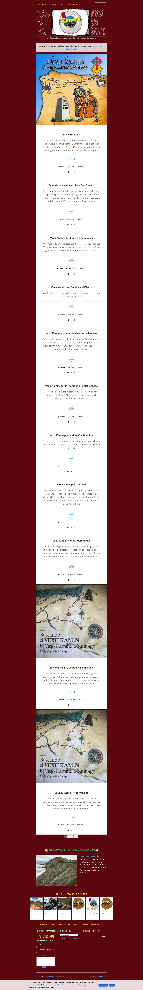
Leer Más (71, 159)
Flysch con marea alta (89, 856)
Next (76, 837)
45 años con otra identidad (93, 914)
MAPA (63, 4)
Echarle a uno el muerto (106, 914)
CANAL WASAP (72, 4)
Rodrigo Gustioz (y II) (64, 914)
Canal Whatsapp (96, 924)
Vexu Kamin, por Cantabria (71, 484)
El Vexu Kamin (71, 134)
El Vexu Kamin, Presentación (72, 792)
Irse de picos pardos (78, 914)
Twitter (52, 924)
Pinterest (85, 924)
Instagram (76, 924)
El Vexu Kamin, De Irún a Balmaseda (71, 667)
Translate (76, 938)
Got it (111, 985)
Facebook (44, 924)
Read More (71, 211)
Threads (60, 924)
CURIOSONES (54, 4)
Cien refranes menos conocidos (36, 914)
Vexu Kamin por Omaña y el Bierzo (71, 287)
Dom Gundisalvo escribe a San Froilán (71, 185)
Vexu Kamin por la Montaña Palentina (72, 435)
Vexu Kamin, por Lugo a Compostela (71, 238)
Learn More (103, 985)
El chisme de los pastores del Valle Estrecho (50, 915)
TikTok (68, 924)
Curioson (61, 166)
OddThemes (102, 976)
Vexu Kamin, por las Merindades (72, 540)
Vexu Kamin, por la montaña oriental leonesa (71, 386)
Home (38, 4)
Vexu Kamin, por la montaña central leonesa (71, 333)
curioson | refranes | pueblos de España (55, 976)
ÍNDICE (45, 4)
